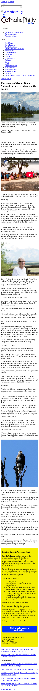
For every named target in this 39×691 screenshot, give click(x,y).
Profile (7, 64)
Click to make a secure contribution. (19, 629)
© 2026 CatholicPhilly (8, 689)
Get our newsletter (11, 34)
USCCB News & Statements (14, 49)
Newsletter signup (11, 69)
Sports (7, 62)
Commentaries (9, 58)
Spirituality (8, 56)
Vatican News (9, 51)
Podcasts (8, 60)
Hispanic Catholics (11, 66)
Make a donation (10, 71)
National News (6, 79)
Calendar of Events (11, 52)
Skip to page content (7, 2)
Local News (9, 43)
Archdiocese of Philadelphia (14, 32)
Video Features (10, 68)
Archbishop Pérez (11, 47)
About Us (8, 73)
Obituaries (8, 54)
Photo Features (10, 45)
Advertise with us (11, 36)
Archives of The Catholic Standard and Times (20, 75)
